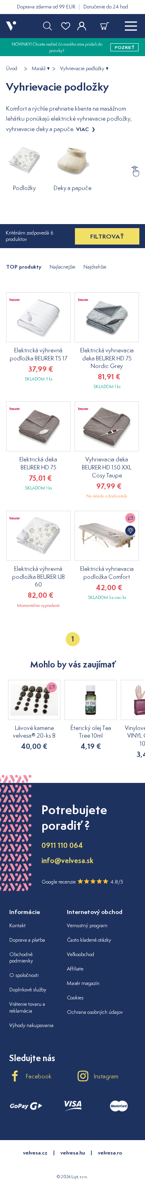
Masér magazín (83, 983)
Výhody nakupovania (31, 1025)
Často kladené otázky (89, 939)
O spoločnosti (24, 975)
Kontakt (17, 925)
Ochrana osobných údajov (95, 1012)
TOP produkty (23, 266)
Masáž (39, 68)
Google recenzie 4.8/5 (82, 881)
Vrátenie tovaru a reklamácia (27, 1007)
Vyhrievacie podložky (82, 68)
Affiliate (75, 968)
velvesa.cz (35, 1152)
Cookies (75, 997)
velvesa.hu (72, 1152)
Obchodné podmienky (21, 958)
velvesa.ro (110, 1152)
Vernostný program (87, 925)
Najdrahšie (94, 266)
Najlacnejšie (62, 266)
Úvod (11, 68)
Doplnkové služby (27, 989)
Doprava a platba (27, 939)
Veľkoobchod (80, 954)
